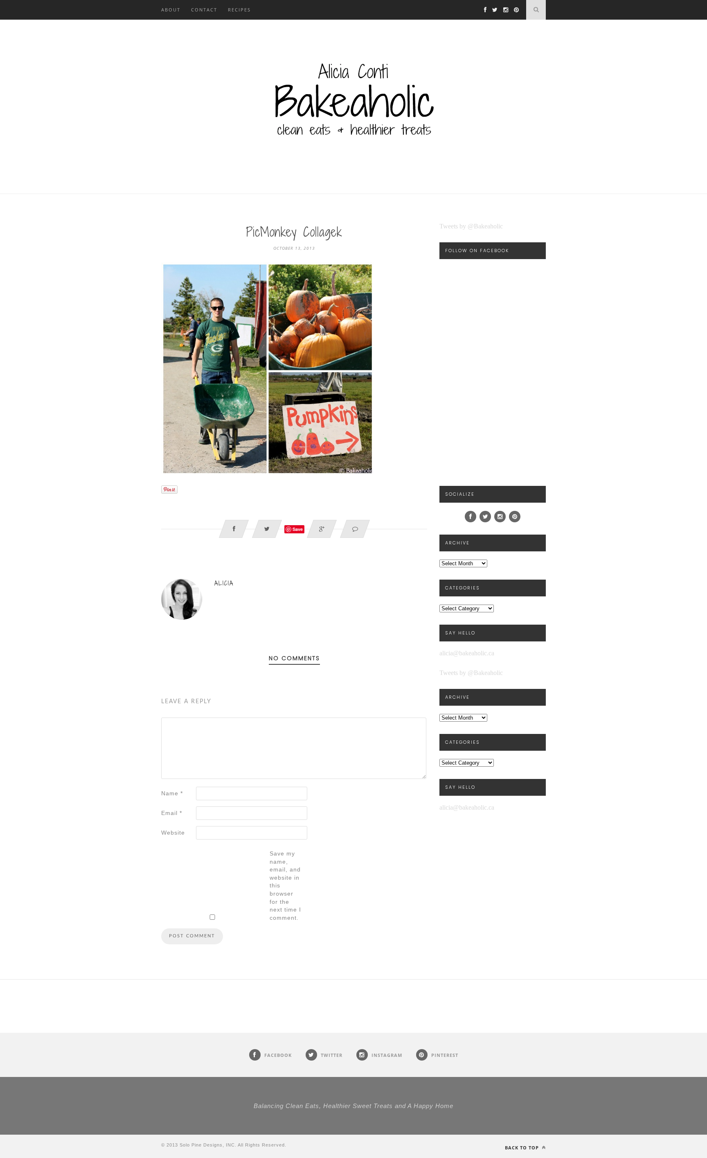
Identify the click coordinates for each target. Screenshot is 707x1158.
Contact (204, 10)
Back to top (522, 1147)
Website (173, 832)
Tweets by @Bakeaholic (471, 226)
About (170, 10)
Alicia (224, 583)
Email (171, 813)
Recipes (239, 10)
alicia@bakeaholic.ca (466, 653)
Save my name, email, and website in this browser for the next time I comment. (285, 885)
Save (298, 529)
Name (172, 793)
